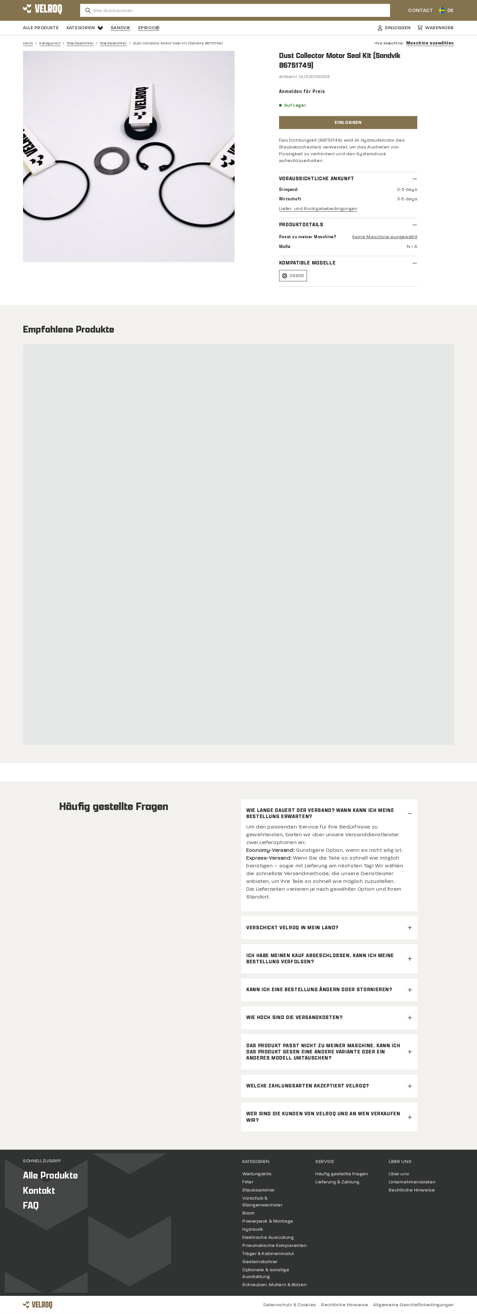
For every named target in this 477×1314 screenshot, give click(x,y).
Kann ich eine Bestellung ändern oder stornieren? (319, 990)
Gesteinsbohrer (259, 1261)
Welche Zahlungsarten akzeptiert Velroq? (307, 1086)
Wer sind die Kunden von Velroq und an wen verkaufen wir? (323, 1117)
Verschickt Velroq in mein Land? (292, 928)
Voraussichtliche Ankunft (316, 179)
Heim (28, 43)
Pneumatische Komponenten (274, 1245)
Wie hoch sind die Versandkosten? (294, 1018)
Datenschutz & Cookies (289, 1305)
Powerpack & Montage (267, 1221)
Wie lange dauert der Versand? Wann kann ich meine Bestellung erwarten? (320, 813)
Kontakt (39, 1190)
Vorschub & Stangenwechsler (262, 1201)
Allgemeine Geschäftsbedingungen (413, 1305)
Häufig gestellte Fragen (341, 1174)
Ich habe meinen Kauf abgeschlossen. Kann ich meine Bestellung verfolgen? (320, 959)
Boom (248, 1213)
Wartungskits (257, 1174)
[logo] (42, 10)
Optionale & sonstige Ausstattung (265, 1273)
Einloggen (348, 122)
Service (324, 1161)
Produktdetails (301, 225)
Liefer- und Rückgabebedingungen (318, 208)
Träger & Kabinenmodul (268, 1253)
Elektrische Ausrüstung (268, 1237)
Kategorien (81, 27)
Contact (420, 10)
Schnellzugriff (42, 1161)
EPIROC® (149, 27)
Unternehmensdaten (412, 1182)
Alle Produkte (41, 27)
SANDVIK (120, 27)
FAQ (31, 1205)
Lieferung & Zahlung (337, 1182)
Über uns (400, 1161)
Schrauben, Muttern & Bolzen (274, 1284)
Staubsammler (80, 43)
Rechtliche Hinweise (412, 1190)
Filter (247, 1182)
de (450, 10)
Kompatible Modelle (307, 263)
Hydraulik (252, 1229)
